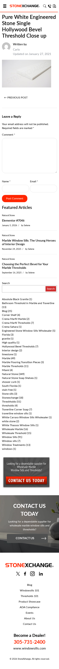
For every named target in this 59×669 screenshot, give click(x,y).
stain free (7, 390)
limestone (7, 354)
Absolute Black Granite (15, 299)
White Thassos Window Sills (18, 425)
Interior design (10, 350)
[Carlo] (6, 49)
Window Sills (9, 437)
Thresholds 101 (29, 596)
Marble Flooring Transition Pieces (21, 362)
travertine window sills (15, 413)
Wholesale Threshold (14, 433)
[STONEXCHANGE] (25, 6)
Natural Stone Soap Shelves (18, 378)
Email (34, 181)
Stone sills (8, 394)
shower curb (9, 382)
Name (6, 181)
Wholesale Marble (12, 429)
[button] (6, 6)
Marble (6, 358)
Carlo (16, 49)
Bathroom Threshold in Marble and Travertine (28, 303)
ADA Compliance (29, 607)
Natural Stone (8, 215)
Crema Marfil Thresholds (16, 323)
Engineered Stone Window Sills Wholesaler (27, 330)
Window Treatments (13, 445)
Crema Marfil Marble (14, 319)
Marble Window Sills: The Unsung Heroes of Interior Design (29, 242)
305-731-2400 (29, 642)
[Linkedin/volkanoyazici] (41, 574)
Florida (6, 334)
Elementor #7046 (13, 220)
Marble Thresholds (12, 366)
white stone (9, 421)
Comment (8, 134)
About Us (29, 618)
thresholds (8, 405)
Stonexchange (10, 397)
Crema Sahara (10, 327)
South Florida (10, 386)
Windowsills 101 (29, 590)
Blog (4, 311)
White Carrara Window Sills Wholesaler (25, 417)
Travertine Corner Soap (15, 409)
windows (7, 449)
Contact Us (29, 624)
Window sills (9, 441)
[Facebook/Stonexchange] (25, 574)
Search (6, 283)
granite (6, 338)
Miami (5, 370)
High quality (9, 342)
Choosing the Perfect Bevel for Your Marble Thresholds (25, 266)
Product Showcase (29, 601)
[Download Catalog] (54, 6)
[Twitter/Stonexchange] (18, 574)
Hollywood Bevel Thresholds (18, 346)
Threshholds (9, 401)
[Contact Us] (49, 6)
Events (29, 613)
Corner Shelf (9, 315)
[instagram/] (32, 573)
